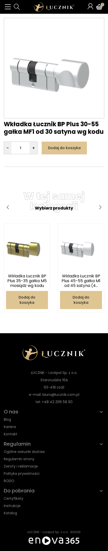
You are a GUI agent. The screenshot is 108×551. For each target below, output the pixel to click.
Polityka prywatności (21, 473)
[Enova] (54, 540)
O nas (11, 411)
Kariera (10, 426)
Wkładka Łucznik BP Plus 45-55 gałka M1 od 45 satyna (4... (81, 280)
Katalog (10, 513)
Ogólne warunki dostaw (24, 451)
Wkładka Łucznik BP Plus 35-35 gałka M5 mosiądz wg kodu (27, 280)
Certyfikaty (13, 498)
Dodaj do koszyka (64, 147)
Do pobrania (19, 490)
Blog (7, 419)
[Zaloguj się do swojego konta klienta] (90, 6)
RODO (9, 480)
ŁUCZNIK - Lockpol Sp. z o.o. (47, 532)
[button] (17, 7)
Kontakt (10, 434)
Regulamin (17, 443)
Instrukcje (12, 505)
